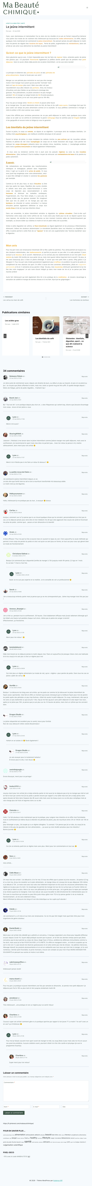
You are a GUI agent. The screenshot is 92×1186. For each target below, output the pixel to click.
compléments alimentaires (78, 1135)
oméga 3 (82, 1138)
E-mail (36, 1107)
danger (14, 1138)
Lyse (9, 31)
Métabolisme (65, 1138)
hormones (39, 1138)
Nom (6, 1107)
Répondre (85, 376)
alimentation (20, 1135)
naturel (72, 1138)
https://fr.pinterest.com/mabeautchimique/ (18, 1123)
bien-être (55, 1135)
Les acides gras (12, 321)
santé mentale (35, 1142)
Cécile (12, 909)
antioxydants (30, 1135)
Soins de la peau (56, 1142)
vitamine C (83, 1142)
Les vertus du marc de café (13, 298)
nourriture (77, 1138)
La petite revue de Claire (19, 472)
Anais (11, 532)
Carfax (12, 510)
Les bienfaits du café (44, 338)
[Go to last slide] (5, 336)
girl (29, 1138)
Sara (11, 856)
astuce (37, 1135)
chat (59, 1135)
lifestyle (46, 1137)
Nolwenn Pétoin (15, 376)
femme (18, 1138)
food (26, 1138)
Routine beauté (16, 1142)
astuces (42, 1135)
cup (10, 1138)
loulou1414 (14, 786)
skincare (46, 1142)
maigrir (53, 1138)
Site (64, 1107)
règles (22, 1142)
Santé (23, 23)
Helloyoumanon (16, 494)
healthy (33, 1138)
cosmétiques (6, 1138)
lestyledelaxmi (15, 647)
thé (74, 1142)
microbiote (58, 1138)
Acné (13, 1135)
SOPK (68, 1142)
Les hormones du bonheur (79, 298)
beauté (48, 1134)
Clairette (13, 810)
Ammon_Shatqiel (16, 609)
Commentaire (9, 1082)
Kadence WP (58, 1180)
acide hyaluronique (7, 1135)
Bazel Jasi (13, 398)
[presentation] (46, 325)
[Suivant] (87, 336)
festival (22, 1138)
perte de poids (7, 1142)
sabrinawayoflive (16, 962)
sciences (41, 1142)
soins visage (63, 1142)
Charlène (13, 1015)
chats (62, 1135)
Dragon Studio (15, 714)
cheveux (67, 1135)
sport (71, 1142)
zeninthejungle (15, 770)
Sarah (11, 590)
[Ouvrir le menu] (87, 7)
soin (51, 1142)
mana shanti (14, 979)
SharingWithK (15, 434)
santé (27, 1141)
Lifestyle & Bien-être (13, 23)
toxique (77, 1142)
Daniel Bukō (14, 928)
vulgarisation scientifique (13, 1145)
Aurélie (12, 685)
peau (85, 1138)
